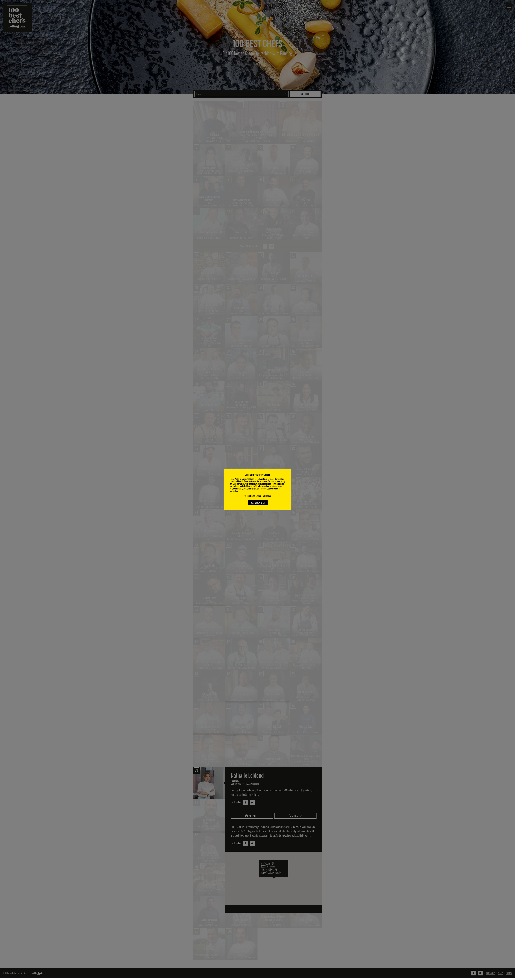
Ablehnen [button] (267, 495)
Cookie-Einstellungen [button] (252, 495)
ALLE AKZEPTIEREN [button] (258, 502)
